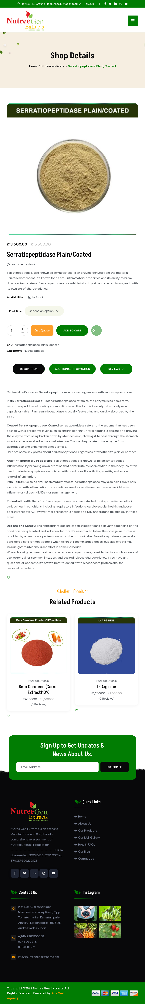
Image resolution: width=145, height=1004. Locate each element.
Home (33, 66)
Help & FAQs (86, 845)
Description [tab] (29, 369)
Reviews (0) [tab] (116, 369)
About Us (84, 823)
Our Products (87, 831)
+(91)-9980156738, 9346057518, (31, 939)
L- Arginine (106, 687)
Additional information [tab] (72, 369)
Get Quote (42, 330)
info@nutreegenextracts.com (38, 957)
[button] (96, 330)
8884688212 (26, 947)
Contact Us (86, 859)
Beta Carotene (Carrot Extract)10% (38, 690)
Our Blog (84, 852)
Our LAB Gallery (89, 838)
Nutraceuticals (53, 66)
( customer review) (21, 264)
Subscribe (114, 767)
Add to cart (72, 330)
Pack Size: (15, 311)
